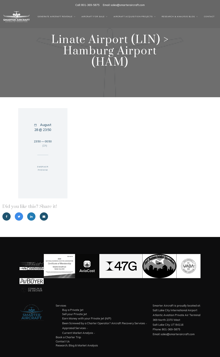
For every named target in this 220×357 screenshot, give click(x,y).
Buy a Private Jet (72, 310)
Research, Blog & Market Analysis (77, 345)
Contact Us (63, 341)
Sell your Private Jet (74, 314)
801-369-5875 (90, 5)
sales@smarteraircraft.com (128, 5)
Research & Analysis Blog (178, 16)
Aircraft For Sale (93, 16)
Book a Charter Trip (68, 337)
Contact (209, 16)
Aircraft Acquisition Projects (133, 16)
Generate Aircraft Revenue (55, 16)
